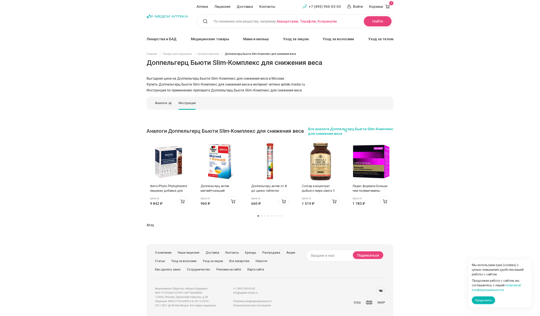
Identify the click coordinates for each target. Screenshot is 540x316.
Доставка (245, 6)
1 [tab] (258, 216)
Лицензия (222, 6)
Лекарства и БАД (162, 39)
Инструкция (187, 103)
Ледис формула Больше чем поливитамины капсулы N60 (369, 190)
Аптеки (202, 6)
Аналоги (163, 103)
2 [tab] (261, 216)
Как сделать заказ (168, 269)
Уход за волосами (338, 39)
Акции (290, 252)
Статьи (160, 261)
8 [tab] (281, 216)
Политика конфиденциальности (252, 301)
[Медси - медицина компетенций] (167, 16)
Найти (377, 21)
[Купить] (182, 201)
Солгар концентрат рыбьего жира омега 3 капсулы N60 (318, 190)
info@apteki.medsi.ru (245, 292)
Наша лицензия (188, 252)
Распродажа (271, 252)
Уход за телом (380, 39)
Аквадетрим (287, 21)
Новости (261, 261)
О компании (163, 252)
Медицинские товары (210, 39)
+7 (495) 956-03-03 (325, 6)
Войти (358, 6)
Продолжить (483, 300)
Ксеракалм (327, 21)
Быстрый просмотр (169, 162)
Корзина (380, 6)
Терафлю (308, 21)
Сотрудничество (198, 269)
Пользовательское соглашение (252, 305)
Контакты (267, 6)
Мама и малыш (256, 39)
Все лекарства (239, 261)
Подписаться (368, 255)
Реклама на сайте (228, 269)
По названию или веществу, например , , (275, 21)
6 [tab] (275, 216)
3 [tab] (265, 216)
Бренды (250, 252)
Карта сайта (255, 269)
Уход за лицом (296, 39)
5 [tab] (271, 216)
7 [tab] (278, 216)
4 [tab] (268, 216)
